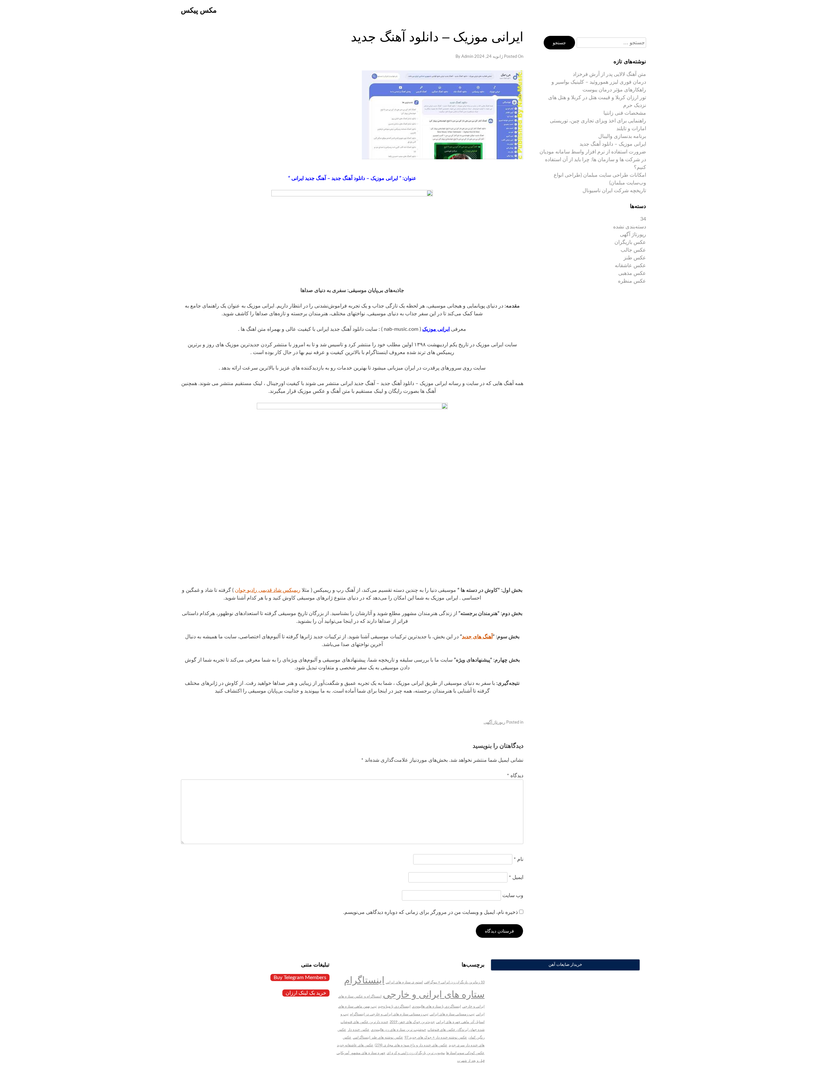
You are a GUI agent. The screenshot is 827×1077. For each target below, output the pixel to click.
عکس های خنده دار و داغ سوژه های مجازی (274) (411, 1045)
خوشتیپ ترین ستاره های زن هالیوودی (398, 1029)
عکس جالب (633, 250)
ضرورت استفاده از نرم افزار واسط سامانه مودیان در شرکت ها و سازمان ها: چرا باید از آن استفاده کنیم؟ (592, 159)
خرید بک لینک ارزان (306, 993)
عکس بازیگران (630, 242)
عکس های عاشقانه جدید (355, 1045)
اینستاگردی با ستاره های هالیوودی (436, 1006)
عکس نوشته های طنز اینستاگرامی (378, 1037)
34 (643, 219)
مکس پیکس (199, 10)
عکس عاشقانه (630, 265)
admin (467, 57)
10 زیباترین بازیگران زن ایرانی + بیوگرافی (454, 982)
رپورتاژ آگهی (494, 722)
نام (518, 859)
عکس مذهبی (632, 273)
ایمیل (516, 877)
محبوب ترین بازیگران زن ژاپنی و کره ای (416, 1053)
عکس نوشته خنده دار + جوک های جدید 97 (435, 1037)
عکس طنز (634, 257)
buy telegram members (300, 977)
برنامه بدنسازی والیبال (622, 136)
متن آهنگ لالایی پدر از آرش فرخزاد (609, 74)
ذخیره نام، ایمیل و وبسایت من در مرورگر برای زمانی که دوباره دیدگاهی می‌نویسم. (430, 912)
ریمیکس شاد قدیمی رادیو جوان (267, 590)
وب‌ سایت (512, 895)
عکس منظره (632, 281)
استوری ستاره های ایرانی (404, 982)
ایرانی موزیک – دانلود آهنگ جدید (613, 144)
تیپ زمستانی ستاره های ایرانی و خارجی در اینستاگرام (389, 1014)
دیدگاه (515, 775)
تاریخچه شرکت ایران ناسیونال (614, 190)
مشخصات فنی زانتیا (624, 113)
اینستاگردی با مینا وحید (394, 1006)
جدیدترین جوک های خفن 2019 (412, 1022)
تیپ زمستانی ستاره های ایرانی (452, 1014)
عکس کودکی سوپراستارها (465, 1053)
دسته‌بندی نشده (629, 226)
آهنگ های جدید (477, 636)
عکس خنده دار (359, 1029)
